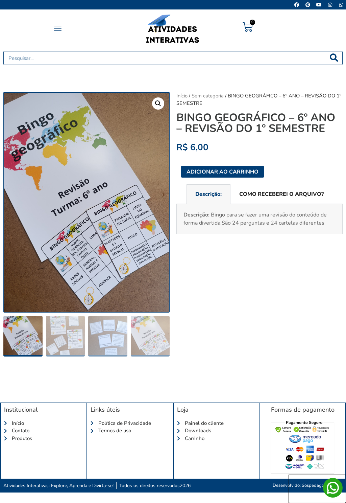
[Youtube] (319, 4)
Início (182, 95)
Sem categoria (208, 95)
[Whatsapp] (341, 4)
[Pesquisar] (334, 58)
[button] (57, 29)
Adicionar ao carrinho (222, 172)
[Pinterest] (308, 4)
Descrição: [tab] (208, 194)
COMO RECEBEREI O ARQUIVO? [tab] (281, 194)
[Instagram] (330, 4)
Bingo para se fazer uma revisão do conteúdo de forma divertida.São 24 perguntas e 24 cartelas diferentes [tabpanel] (255, 219)
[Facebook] (296, 4)
